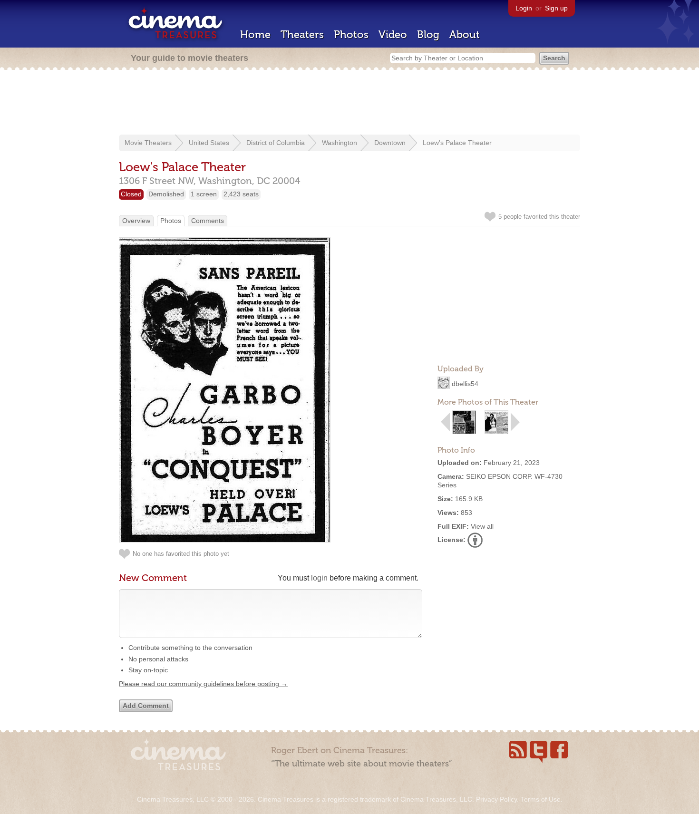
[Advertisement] (349, 103)
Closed (131, 194)
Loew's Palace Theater (457, 142)
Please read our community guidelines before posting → (203, 684)
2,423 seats (241, 194)
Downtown (390, 142)
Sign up (556, 8)
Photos (351, 34)
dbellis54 (465, 384)
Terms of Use (541, 799)
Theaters (302, 34)
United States (209, 142)
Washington (339, 142)
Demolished (166, 194)
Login (523, 8)
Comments (207, 220)
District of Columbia (275, 142)
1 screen (204, 194)
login (319, 578)
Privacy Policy (496, 799)
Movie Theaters (148, 142)
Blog (428, 34)
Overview (136, 220)
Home (255, 34)
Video (393, 34)
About (464, 34)
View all (482, 526)
